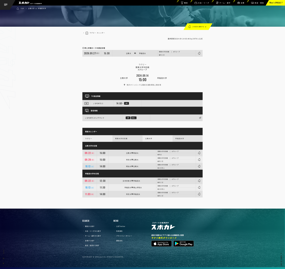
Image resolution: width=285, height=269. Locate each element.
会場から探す (90, 241)
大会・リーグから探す (93, 231)
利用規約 (119, 231)
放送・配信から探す (92, 245)
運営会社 (119, 241)
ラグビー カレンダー (97, 33)
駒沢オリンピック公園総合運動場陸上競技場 (144, 85)
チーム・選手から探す (93, 236)
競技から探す (90, 226)
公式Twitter (120, 226)
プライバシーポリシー (124, 236)
